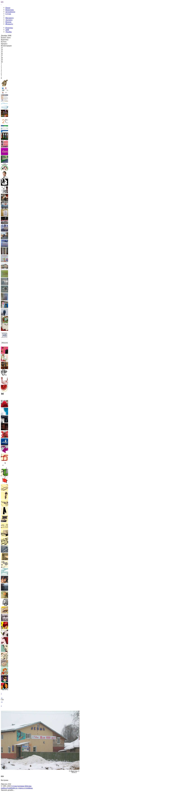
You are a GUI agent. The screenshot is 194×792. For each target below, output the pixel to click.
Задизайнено (10, 12)
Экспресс (9, 20)
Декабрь (8, 32)
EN (2, 2)
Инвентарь (9, 10)
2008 (7, 30)
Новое (7, 8)
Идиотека (9, 28)
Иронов (8, 22)
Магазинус (9, 18)
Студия (8, 14)
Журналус (9, 24)
